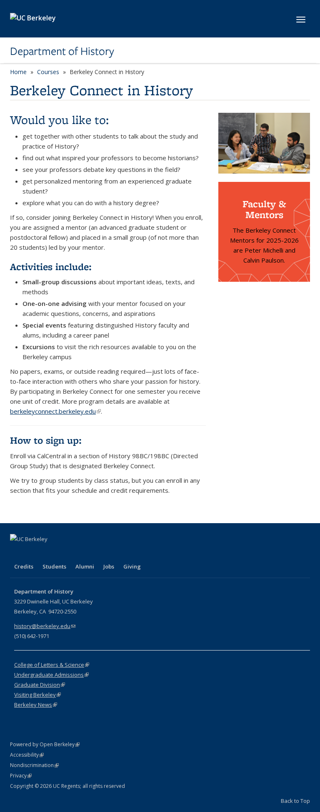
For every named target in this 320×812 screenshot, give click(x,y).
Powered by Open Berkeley (45, 744)
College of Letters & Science (51, 664)
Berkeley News (35, 704)
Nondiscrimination (34, 765)
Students (54, 566)
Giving (132, 566)
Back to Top (295, 801)
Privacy (21, 775)
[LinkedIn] (50, 553)
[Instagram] (66, 553)
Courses (48, 72)
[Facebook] (17, 553)
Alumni (84, 566)
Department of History (62, 51)
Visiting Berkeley (37, 694)
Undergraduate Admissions (51, 674)
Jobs (108, 566)
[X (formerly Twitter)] (33, 553)
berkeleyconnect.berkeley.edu (55, 411)
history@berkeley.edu (44, 626)
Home (18, 72)
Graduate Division (39, 684)
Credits (23, 566)
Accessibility (27, 754)
